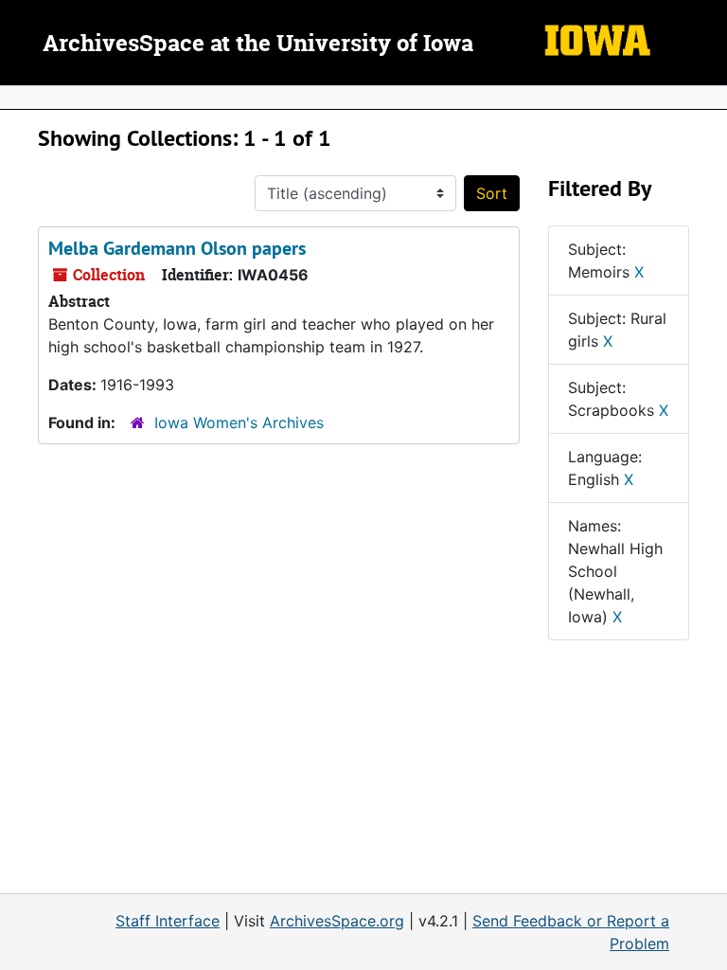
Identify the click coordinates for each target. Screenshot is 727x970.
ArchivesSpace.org (337, 920)
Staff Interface (167, 920)
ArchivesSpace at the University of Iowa (258, 44)
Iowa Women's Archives (239, 422)
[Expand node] (708, 97)
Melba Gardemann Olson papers (177, 248)
